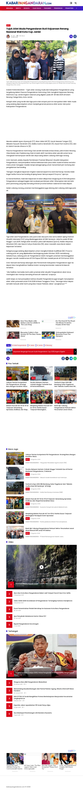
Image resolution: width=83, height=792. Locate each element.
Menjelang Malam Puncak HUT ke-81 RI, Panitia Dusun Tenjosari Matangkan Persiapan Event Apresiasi (41, 408)
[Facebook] (63, 358)
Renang (49, 345)
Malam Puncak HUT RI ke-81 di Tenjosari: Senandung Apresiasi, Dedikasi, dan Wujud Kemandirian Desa (17, 408)
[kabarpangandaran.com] (28, 3)
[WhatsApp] (75, 358)
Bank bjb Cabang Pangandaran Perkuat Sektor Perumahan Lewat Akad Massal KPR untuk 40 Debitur (65, 408)
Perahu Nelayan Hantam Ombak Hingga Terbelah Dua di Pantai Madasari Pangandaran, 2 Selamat (41, 384)
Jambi (40, 345)
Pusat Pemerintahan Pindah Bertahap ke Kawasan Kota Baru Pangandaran (41, 608)
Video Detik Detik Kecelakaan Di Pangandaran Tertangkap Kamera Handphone (43, 601)
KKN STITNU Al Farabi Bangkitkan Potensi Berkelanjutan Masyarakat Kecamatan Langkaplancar (43, 698)
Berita (8, 25)
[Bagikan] (75, 36)
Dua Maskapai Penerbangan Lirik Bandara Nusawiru (33, 713)
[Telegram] (71, 358)
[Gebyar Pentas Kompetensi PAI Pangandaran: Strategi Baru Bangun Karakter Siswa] (17, 373)
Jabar (32, 345)
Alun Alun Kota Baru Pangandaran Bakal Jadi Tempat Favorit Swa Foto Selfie (42, 593)
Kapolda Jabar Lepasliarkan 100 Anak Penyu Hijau (32, 705)
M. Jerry (13, 35)
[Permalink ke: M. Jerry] (8, 36)
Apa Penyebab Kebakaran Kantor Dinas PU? (30, 616)
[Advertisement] (43, 17)
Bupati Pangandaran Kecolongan (26, 624)
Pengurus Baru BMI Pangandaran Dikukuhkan (30, 682)
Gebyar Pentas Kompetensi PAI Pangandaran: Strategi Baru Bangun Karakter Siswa (16, 384)
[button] (71, 3)
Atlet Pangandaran (20, 345)
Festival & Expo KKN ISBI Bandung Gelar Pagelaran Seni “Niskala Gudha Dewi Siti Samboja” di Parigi (64, 384)
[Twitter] (67, 358)
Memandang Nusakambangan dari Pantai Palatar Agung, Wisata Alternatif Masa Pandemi (44, 690)
